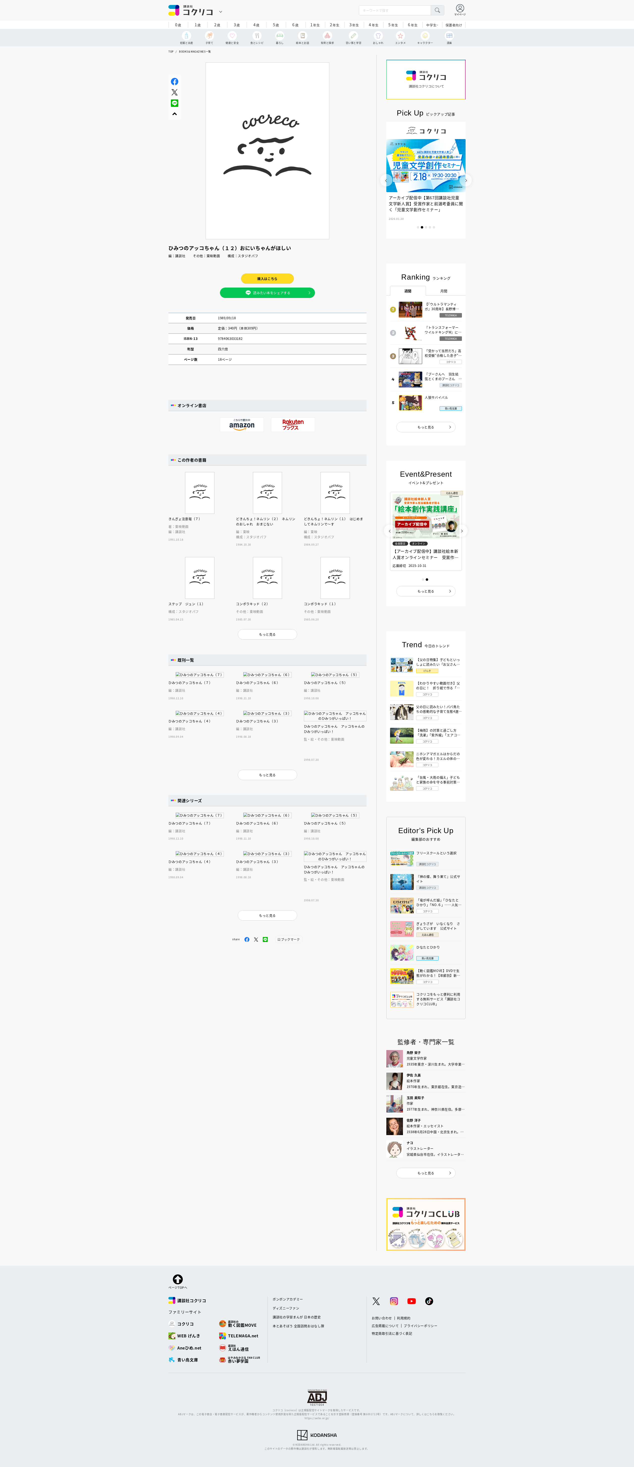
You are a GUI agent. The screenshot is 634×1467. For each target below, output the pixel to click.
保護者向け (454, 25)
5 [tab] (434, 227)
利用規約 (404, 1318)
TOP (171, 51)
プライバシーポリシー (421, 1325)
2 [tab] (422, 227)
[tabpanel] (426, 180)
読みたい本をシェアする (271, 292)
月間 (444, 290)
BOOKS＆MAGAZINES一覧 (195, 51)
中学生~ (432, 25)
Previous (386, 180)
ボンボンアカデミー (288, 1299)
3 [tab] (426, 227)
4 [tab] (430, 227)
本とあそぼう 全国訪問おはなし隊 (298, 1325)
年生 (315, 25)
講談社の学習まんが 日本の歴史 (297, 1317)
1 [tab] (418, 227)
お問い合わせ (382, 1318)
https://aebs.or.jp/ (317, 1418)
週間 (408, 290)
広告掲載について (385, 1325)
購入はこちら (267, 278)
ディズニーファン (286, 1308)
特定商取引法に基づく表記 (392, 1333)
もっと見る (426, 427)
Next (465, 180)
